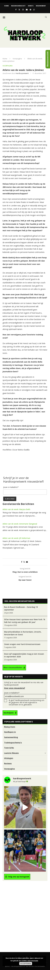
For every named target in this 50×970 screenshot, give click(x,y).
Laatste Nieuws (11, 753)
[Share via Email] (27, 561)
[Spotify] (30, 9)
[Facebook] (15, 9)
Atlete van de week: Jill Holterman (16, 538)
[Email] (27, 9)
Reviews (8, 763)
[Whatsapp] (34, 9)
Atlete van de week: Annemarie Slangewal (20, 524)
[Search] (46, 17)
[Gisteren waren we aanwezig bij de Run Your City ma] (25, 807)
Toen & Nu (9, 747)
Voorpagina (17, 58)
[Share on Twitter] (24, 561)
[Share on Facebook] (21, 561)
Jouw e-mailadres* (11, 692)
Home (6, 6)
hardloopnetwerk (22, 73)
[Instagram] (23, 9)
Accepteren (25, 963)
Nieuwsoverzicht (18, 6)
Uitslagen (8, 758)
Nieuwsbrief (41, 6)
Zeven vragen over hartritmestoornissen (22, 644)
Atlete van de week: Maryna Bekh (16, 509)
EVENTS (30, 6)
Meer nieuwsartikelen (13, 667)
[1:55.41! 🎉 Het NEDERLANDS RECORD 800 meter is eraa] (25, 851)
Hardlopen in (10, 732)
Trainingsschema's (13, 742)
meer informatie (32, 961)
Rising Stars (9, 727)
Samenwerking (11, 737)
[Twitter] (19, 9)
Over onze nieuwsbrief (14, 688)
